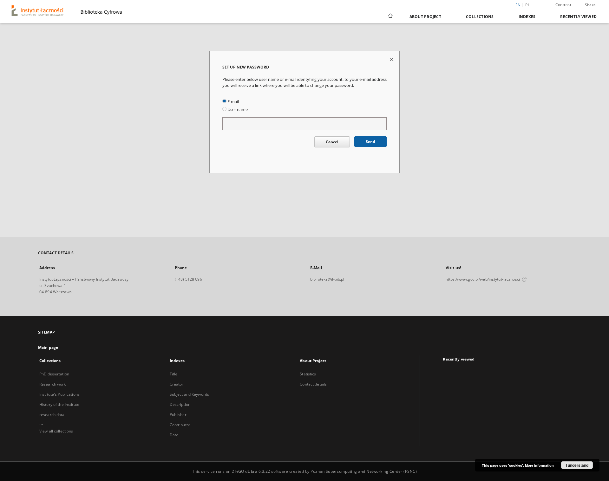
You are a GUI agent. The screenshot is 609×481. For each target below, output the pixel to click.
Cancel (332, 142)
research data (52, 414)
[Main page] (390, 16)
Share (590, 5)
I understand (577, 465)
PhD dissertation (54, 374)
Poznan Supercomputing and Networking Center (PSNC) (364, 471)
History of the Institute (59, 404)
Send (370, 141)
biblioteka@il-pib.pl (327, 279)
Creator (177, 384)
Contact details (313, 384)
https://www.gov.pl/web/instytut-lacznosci (483, 279)
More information (539, 465)
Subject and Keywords (189, 394)
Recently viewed (578, 16)
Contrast (563, 4)
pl (527, 5)
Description (180, 404)
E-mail (232, 101)
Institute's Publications (59, 394)
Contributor (180, 424)
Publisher (178, 414)
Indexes (527, 16)
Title (174, 374)
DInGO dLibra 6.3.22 (251, 471)
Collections (480, 16)
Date (174, 435)
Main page (48, 347)
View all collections (56, 431)
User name (237, 109)
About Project (425, 16)
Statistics (308, 374)
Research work (52, 384)
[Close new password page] (392, 59)
